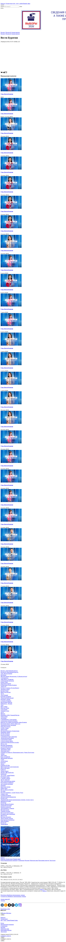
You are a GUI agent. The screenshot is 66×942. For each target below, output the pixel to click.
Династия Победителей (7, 698)
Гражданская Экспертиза (7, 820)
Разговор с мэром (5, 699)
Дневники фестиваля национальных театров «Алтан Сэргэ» (17, 799)
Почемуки (3, 802)
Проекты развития (6, 807)
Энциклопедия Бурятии (7, 738)
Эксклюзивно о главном (7, 808)
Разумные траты (5, 776)
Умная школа (4, 824)
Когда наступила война (7, 812)
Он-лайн (3, 791)
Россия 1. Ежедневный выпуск (9, 670)
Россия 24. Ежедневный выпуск (9, 672)
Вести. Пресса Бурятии (7, 789)
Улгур (2, 693)
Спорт (2, 759)
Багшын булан (4, 690)
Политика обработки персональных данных (13, 895)
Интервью (3, 675)
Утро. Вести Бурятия (7, 94)
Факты (2, 764)
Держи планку (5, 771)
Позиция (3, 785)
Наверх (3, 857)
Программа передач (43, 860)
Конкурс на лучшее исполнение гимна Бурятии (14, 722)
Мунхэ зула (4, 744)
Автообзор (4, 718)
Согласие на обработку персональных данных (13, 896)
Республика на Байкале (7, 782)
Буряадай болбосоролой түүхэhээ (10, 742)
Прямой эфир (21, 3)
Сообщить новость (6, 936)
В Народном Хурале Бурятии (9, 685)
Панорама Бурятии (6, 683)
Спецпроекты (4, 678)
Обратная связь (34, 860)
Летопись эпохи (5, 689)
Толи (2, 705)
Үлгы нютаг (4, 709)
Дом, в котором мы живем (8, 781)
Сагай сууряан (5, 728)
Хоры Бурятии (5, 821)
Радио (2, 860)
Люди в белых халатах (7, 818)
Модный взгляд (5, 809)
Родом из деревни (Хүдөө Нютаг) (10, 688)
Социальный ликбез (6, 739)
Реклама (27, 860)
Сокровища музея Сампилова (9, 736)
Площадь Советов (6, 748)
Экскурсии (52, 860)
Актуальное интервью (7, 784)
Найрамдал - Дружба (6, 703)
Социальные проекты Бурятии (9, 721)
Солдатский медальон (7, 746)
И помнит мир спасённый (8, 814)
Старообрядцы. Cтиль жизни (9, 719)
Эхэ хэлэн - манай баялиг (8, 775)
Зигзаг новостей (5, 779)
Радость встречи (5, 735)
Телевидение (9, 3)
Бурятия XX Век (5, 765)
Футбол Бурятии (5, 733)
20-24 (2, 712)
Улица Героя (4, 716)
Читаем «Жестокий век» (7, 772)
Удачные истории (5, 811)
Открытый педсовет (6, 805)
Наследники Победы (6, 702)
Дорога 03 (3, 686)
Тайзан (3, 754)
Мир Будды (4, 815)
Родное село (4, 798)
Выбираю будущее (6, 801)
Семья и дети (4, 794)
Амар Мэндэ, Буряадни (7, 679)
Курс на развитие (5, 756)
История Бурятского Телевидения (10, 731)
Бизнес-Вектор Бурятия (7, 804)
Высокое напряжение (6, 745)
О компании (21, 860)
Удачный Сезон (5, 711)
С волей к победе (5, 778)
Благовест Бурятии (6, 696)
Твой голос (4, 755)
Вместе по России (6, 692)
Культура (3, 762)
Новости (3, 3)
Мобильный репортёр (7, 758)
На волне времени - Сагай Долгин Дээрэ (12, 792)
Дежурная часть (5, 751)
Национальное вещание (10, 860)
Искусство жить (5, 768)
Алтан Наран (4, 761)
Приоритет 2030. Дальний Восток (10, 715)
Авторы (3, 900)
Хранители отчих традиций (8, 725)
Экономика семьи (5, 749)
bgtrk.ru (42, 889)
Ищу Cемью (4, 706)
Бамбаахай (3, 774)
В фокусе (3, 769)
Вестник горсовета (6, 817)
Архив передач (15, 32)
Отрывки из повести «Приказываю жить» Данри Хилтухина (17, 752)
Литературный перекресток (8, 797)
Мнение (3, 713)
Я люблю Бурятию (6, 795)
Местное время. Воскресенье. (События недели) (14, 676)
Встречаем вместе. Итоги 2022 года (10, 723)
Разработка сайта (5, 909)
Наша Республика (5, 726)
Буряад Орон (4, 682)
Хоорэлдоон (4, 729)
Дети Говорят (4, 695)
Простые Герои (5, 708)
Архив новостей (5, 899)
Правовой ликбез (5, 732)
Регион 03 (3, 822)
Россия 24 (8, 32)
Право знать (4, 788)
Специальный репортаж (7, 680)
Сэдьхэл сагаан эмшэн (7, 741)
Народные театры (5, 787)
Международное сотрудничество (10, 766)
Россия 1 (3, 32)
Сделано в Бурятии (6, 701)
